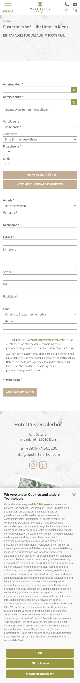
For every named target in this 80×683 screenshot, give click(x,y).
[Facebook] (43, 465)
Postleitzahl (10, 296)
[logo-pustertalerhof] (40, 8)
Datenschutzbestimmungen (43, 340)
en (74, 10)
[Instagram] (33, 465)
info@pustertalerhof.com (38, 454)
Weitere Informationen (40, 673)
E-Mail (7, 237)
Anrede (8, 200)
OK (40, 653)
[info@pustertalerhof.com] (75, 5)
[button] (74, 495)
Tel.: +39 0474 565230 (38, 448)
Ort (5, 284)
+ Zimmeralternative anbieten (40, 184)
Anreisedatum (12, 84)
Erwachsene (11, 146)
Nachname (10, 225)
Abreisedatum (12, 97)
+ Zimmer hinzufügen (40, 175)
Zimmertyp (10, 133)
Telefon (8, 321)
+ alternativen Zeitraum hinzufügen (26, 109)
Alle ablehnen (40, 663)
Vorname (9, 212)
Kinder (7, 158)
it (66, 10)
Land (6, 308)
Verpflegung (11, 121)
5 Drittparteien (45, 504)
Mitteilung (9, 249)
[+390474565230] (69, 5)
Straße (7, 272)
